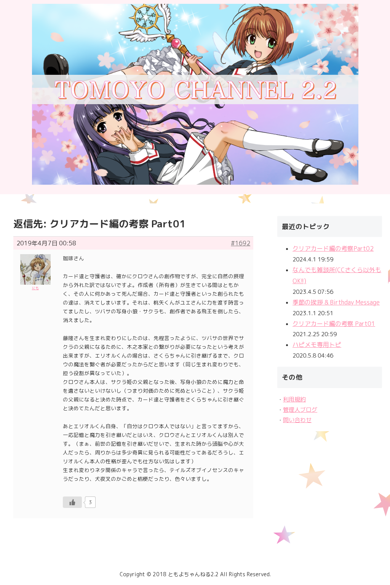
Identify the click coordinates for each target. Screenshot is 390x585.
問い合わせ (297, 420)
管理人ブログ (300, 410)
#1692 (240, 243)
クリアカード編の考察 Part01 (333, 323)
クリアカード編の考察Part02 (333, 248)
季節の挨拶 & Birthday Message (336, 302)
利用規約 (294, 399)
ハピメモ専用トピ (316, 344)
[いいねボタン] (72, 502)
